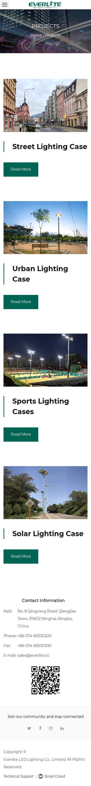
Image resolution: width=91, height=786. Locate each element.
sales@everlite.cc (33, 655)
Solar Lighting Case (48, 533)
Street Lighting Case (49, 146)
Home (36, 35)
